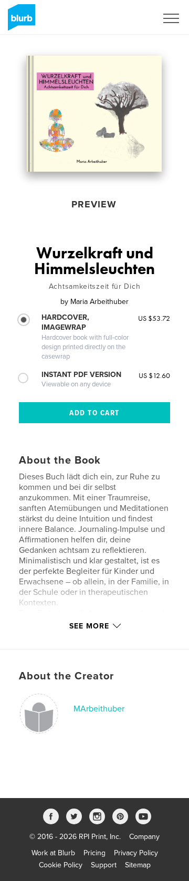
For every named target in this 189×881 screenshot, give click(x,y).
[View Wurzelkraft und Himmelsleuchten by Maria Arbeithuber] (94, 114)
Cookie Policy (60, 865)
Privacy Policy (136, 852)
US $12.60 (154, 375)
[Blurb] (20, 21)
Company (144, 836)
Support (104, 865)
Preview (94, 204)
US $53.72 (154, 318)
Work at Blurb (53, 852)
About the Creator (66, 676)
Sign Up (130, 18)
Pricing (94, 852)
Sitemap (138, 865)
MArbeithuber (99, 709)
